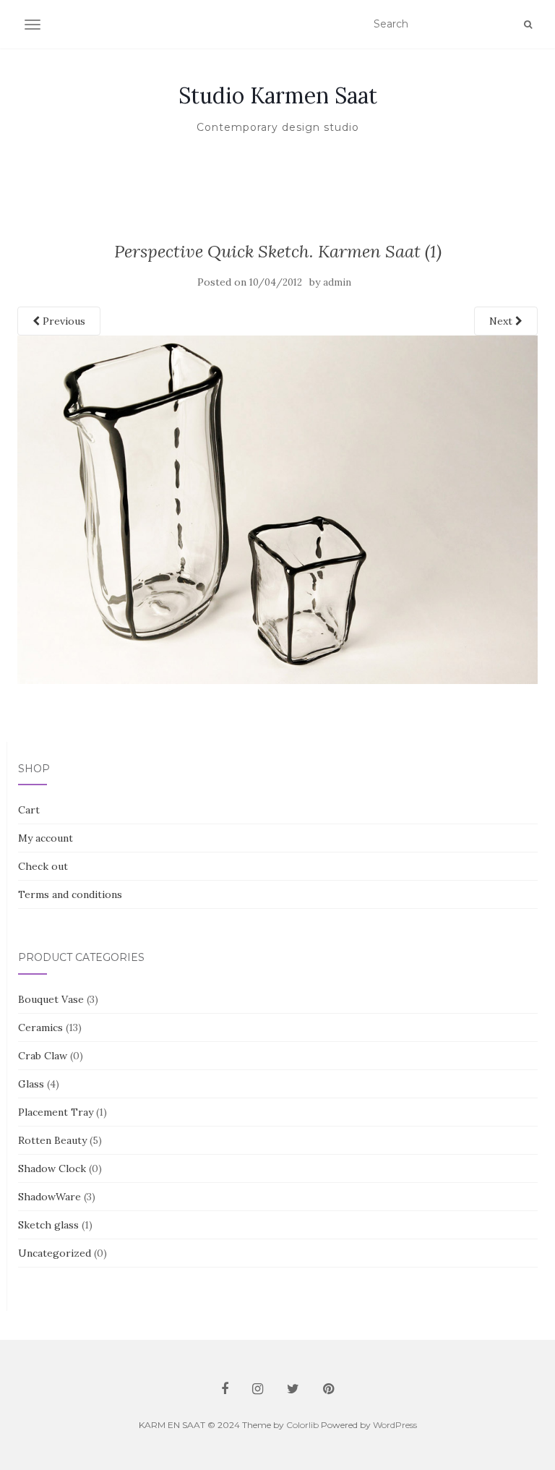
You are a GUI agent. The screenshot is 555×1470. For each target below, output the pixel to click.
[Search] (528, 24)
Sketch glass (48, 1224)
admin (337, 282)
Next (502, 321)
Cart (29, 809)
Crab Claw (42, 1055)
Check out (43, 866)
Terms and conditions (70, 894)
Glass (31, 1083)
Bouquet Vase (51, 999)
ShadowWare (49, 1196)
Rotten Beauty (52, 1140)
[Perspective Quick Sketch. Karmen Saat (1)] (277, 509)
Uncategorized (54, 1253)
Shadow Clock (52, 1168)
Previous (62, 321)
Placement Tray (55, 1112)
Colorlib (302, 1424)
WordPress (395, 1424)
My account (45, 838)
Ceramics (40, 1027)
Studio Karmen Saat (277, 95)
